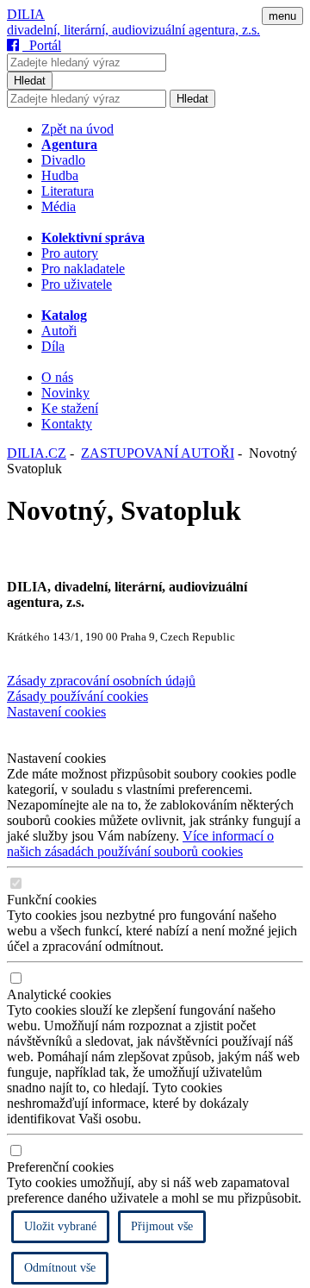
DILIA (26, 14)
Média (58, 206)
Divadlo (63, 160)
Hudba (59, 175)
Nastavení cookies (56, 711)
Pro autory (69, 253)
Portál (41, 45)
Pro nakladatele (83, 268)
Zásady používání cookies (77, 696)
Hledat (30, 80)
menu (282, 15)
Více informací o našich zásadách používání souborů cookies (140, 843)
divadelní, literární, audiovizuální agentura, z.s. (133, 29)
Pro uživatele (76, 284)
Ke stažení (69, 408)
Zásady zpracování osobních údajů (101, 680)
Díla (53, 346)
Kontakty (66, 423)
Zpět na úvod (77, 129)
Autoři (59, 330)
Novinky (65, 392)
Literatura (67, 191)
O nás (57, 377)
